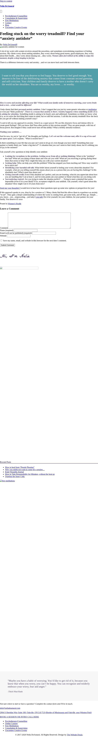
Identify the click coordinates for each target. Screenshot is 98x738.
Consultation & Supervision (16, 18)
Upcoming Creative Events (16, 27)
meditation (92, 109)
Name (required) (6, 230)
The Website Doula (74, 735)
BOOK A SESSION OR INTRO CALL (16, 717)
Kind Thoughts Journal (14, 472)
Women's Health (14, 204)
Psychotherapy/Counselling (16, 16)
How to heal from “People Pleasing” (19, 467)
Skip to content (6, 1)
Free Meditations (12, 20)
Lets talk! (39, 197)
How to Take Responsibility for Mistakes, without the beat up (30, 474)
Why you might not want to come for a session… (25, 469)
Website (3, 236)
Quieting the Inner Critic (15, 476)
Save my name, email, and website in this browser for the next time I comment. (34, 240)
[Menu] (1, 11)
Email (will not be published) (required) (16, 233)
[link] (16, 721)
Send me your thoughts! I (10, 188)
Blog (7, 25)
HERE (36, 717)
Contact (8, 23)
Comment (4, 228)
